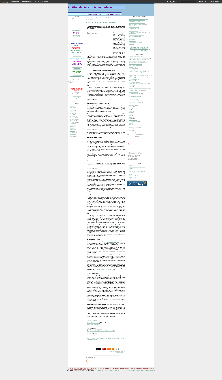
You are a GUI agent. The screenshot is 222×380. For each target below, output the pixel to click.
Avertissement (132, 39)
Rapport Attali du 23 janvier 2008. (96, 329)
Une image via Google (133, 175)
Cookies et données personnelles (134, 370)
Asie (130, 109)
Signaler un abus (114, 370)
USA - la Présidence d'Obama (135, 102)
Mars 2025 (72, 131)
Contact (106, 370)
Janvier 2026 (73, 116)
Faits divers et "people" (134, 100)
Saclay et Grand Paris (133, 121)
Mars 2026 (72, 113)
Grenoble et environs (133, 125)
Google (130, 174)
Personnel (131, 118)
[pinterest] (174, 2)
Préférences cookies (150, 370)
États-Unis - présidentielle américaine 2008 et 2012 (139, 72)
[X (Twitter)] (171, 2)
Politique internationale (133, 92)
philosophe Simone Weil (77, 93)
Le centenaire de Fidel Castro (135, 36)
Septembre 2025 (73, 122)
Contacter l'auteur (132, 41)
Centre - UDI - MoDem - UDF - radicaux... (138, 71)
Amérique (131, 106)
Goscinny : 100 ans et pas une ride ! (136, 34)
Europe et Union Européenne (135, 56)
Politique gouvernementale (134, 65)
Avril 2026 (72, 111)
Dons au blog (131, 44)
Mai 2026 (72, 110)
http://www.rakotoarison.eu (94, 324)
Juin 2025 (72, 126)
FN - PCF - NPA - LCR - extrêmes (136, 90)
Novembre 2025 (73, 119)
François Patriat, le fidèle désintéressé (137, 23)
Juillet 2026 (72, 107)
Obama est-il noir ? (133, 177)
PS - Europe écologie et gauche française (137, 69)
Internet (130, 112)
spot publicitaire (120, 34)
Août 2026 (72, 105)
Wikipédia (131, 178)
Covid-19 (131, 94)
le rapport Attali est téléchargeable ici (104, 269)
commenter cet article (120, 352)
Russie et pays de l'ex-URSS (135, 93)
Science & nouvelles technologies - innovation (138, 83)
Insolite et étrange (132, 128)
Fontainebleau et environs (134, 127)
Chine (130, 108)
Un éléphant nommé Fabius (134, 21)
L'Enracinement (77, 95)
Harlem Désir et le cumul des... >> (112, 17)
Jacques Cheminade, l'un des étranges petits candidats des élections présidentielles (138, 19)
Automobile (131, 103)
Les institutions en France (134, 172)
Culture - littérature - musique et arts (136, 61)
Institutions (131, 67)
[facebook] (168, 2)
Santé (124, 351)
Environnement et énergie (134, 96)
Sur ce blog (131, 130)
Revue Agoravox (132, 114)
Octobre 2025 (73, 120)
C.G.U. (122, 370)
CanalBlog (131, 169)
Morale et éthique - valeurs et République (137, 62)
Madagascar (131, 80)
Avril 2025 (72, 129)
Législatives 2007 (132, 105)
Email (128, 134)
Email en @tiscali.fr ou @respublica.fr (137, 166)
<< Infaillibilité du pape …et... (99, 17)
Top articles (100, 370)
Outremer (131, 124)
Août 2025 (72, 123)
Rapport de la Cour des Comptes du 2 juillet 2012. (101, 331)
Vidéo (130, 115)
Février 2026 (73, 114)
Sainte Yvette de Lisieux (134, 27)
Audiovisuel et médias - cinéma (135, 64)
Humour (130, 111)
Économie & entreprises (134, 82)
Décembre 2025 (73, 117)
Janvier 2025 (73, 134)
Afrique (130, 97)
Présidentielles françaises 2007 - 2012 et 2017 (138, 58)
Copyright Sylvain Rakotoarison (135, 42)
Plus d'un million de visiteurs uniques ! (137, 171)
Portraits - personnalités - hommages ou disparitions (140, 88)
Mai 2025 (72, 128)
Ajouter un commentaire (100, 361)
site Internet (98, 119)
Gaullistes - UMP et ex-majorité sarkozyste (138, 77)
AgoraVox (131, 165)
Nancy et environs (133, 120)
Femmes (131, 122)
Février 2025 (73, 132)
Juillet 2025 (72, 125)
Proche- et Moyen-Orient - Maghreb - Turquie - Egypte (140, 75)
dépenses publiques (113, 242)
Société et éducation (133, 79)
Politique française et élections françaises (137, 59)
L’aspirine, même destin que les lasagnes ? (101, 22)
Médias (130, 117)
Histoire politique (132, 68)
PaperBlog (131, 168)
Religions (131, 85)
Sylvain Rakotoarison (76, 30)
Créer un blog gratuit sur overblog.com (137, 183)
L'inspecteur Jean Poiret (134, 28)
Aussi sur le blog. (92, 320)
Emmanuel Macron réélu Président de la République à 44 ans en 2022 (140, 49)
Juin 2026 (72, 108)
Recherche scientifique (133, 99)
